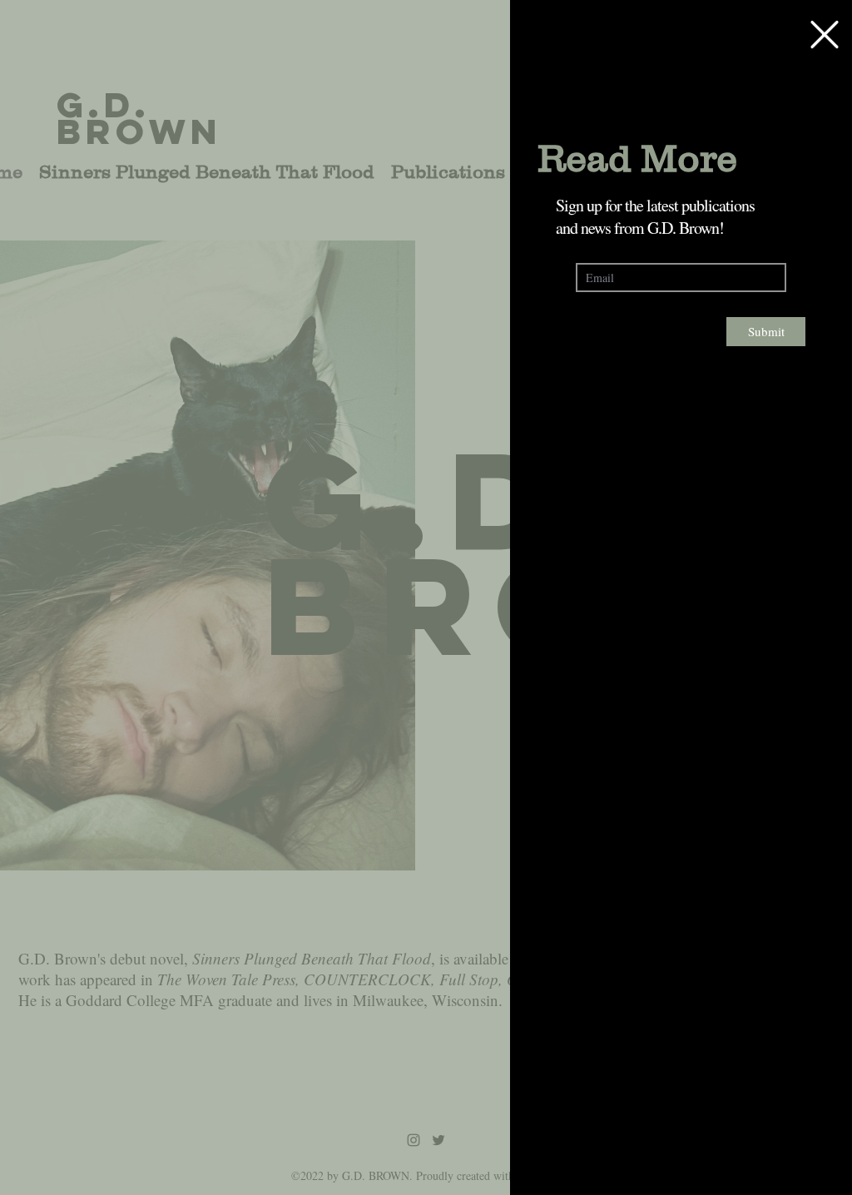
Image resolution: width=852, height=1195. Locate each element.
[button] (824, 34)
